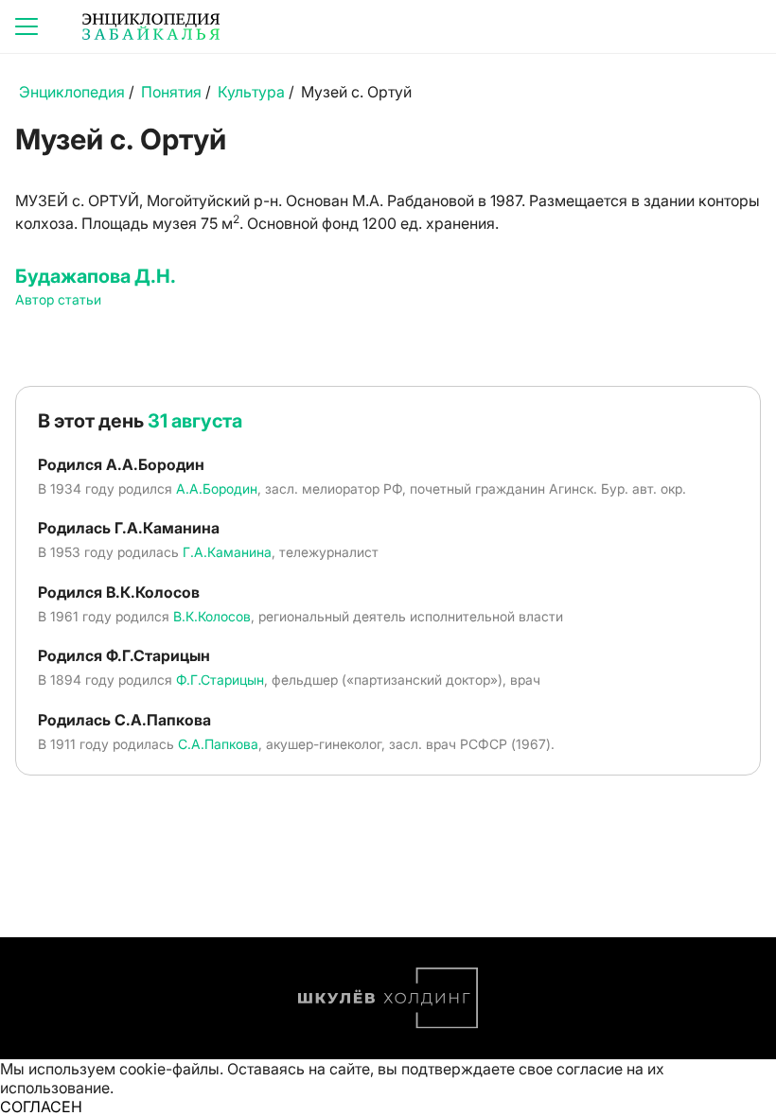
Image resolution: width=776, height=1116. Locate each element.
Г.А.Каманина (227, 552)
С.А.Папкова (218, 744)
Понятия (171, 91)
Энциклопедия (72, 91)
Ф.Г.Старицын (220, 679)
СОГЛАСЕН (41, 1106)
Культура (251, 91)
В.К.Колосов (212, 616)
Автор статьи (58, 299)
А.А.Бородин (216, 488)
